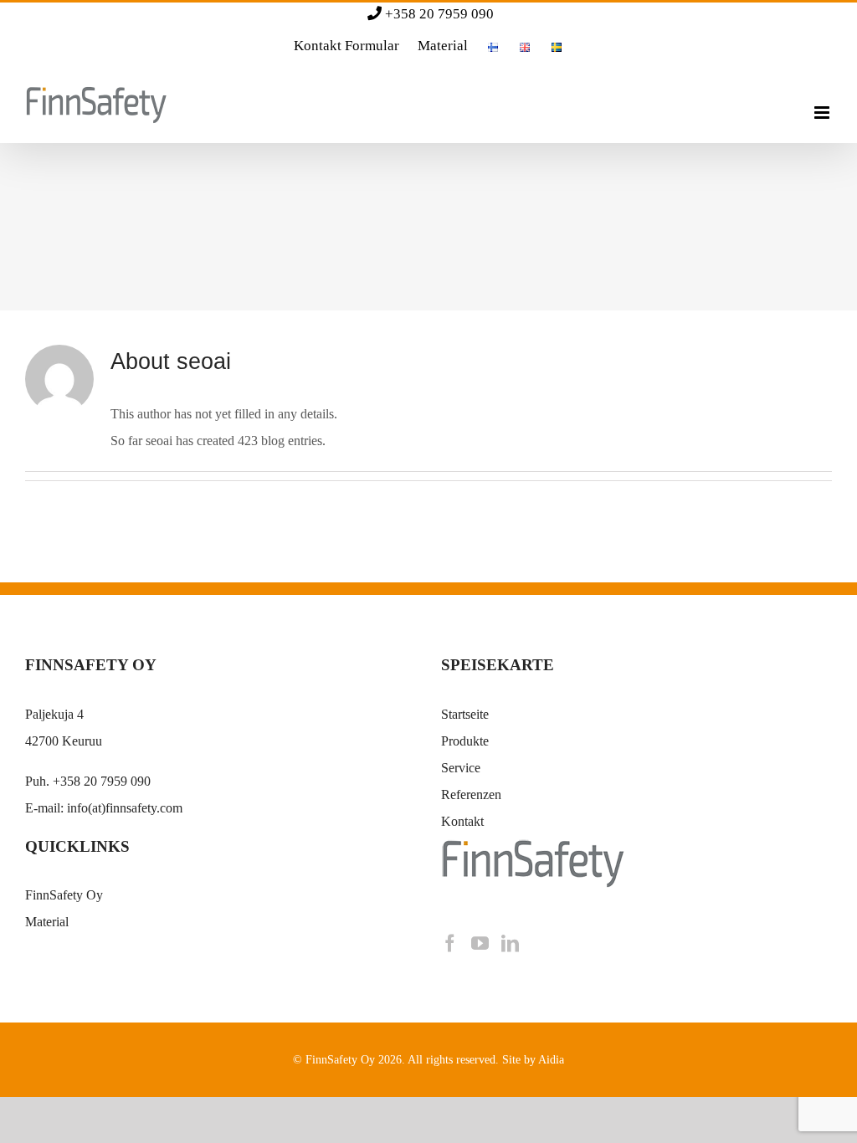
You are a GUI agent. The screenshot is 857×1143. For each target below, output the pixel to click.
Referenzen (471, 794)
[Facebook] (450, 943)
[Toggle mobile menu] (823, 112)
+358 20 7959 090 (439, 14)
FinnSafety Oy (64, 895)
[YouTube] (480, 943)
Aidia (551, 1059)
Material (47, 922)
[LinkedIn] (510, 943)
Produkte (465, 741)
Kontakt (462, 821)
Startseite (465, 714)
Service (460, 768)
